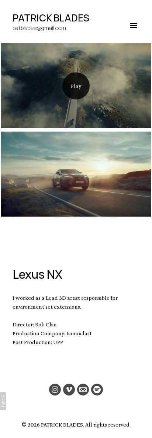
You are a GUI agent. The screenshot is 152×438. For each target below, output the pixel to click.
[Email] (83, 389)
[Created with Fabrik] (3, 401)
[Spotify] (97, 389)
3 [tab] (82, 231)
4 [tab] (94, 231)
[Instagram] (55, 389)
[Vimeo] (69, 389)
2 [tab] (70, 231)
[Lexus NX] (76, 85)
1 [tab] (58, 231)
